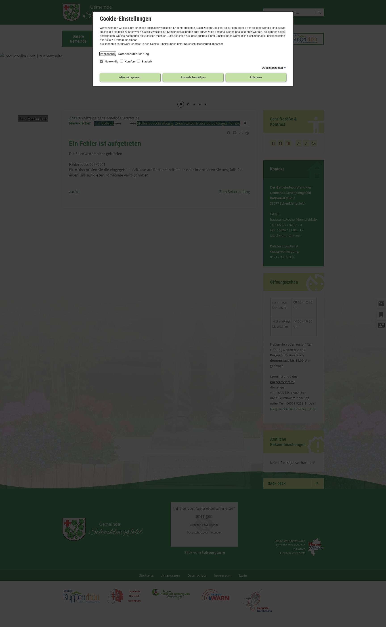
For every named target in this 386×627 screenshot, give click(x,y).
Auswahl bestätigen (193, 77)
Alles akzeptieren (130, 77)
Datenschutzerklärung (133, 54)
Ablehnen (256, 77)
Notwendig (111, 61)
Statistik (146, 61)
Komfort (130, 61)
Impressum (108, 54)
